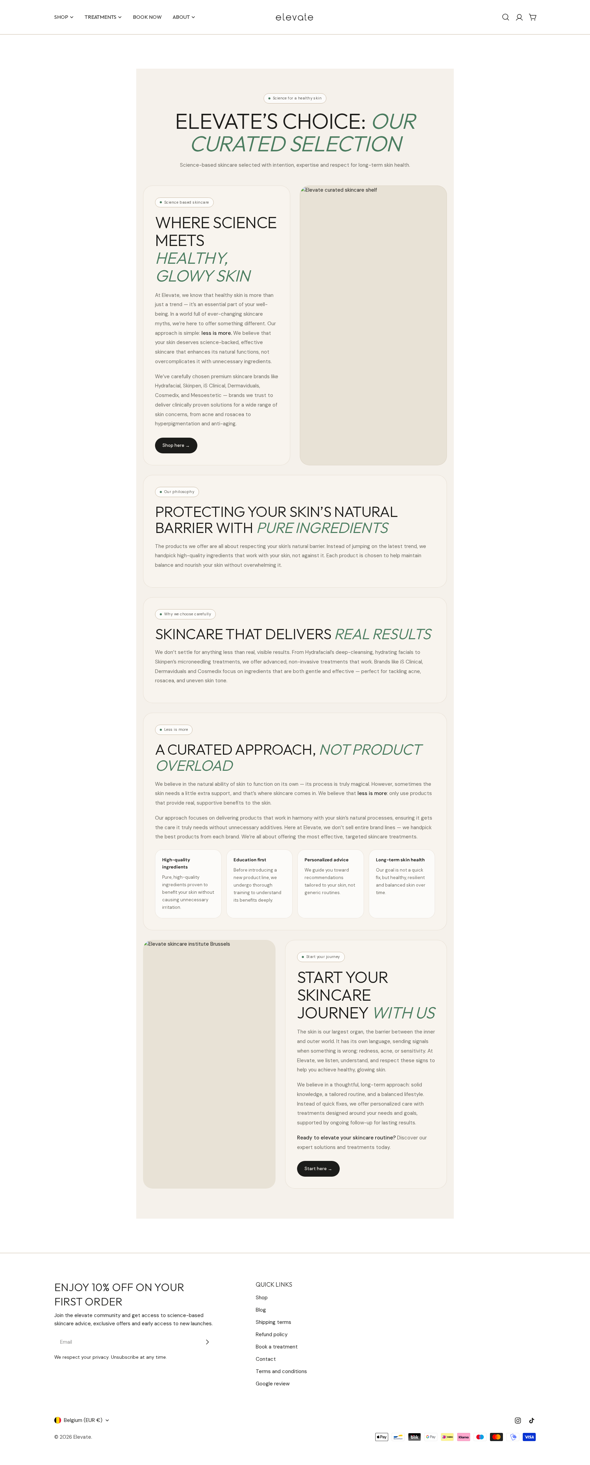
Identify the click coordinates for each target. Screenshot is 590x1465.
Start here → (318, 1169)
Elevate (82, 1437)
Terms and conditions (281, 1371)
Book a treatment (277, 1346)
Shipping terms (273, 1322)
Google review (273, 1383)
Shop (262, 1297)
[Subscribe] (207, 1342)
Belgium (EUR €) (83, 1420)
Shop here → (176, 445)
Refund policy (271, 1334)
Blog (261, 1309)
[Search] (505, 17)
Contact (266, 1359)
